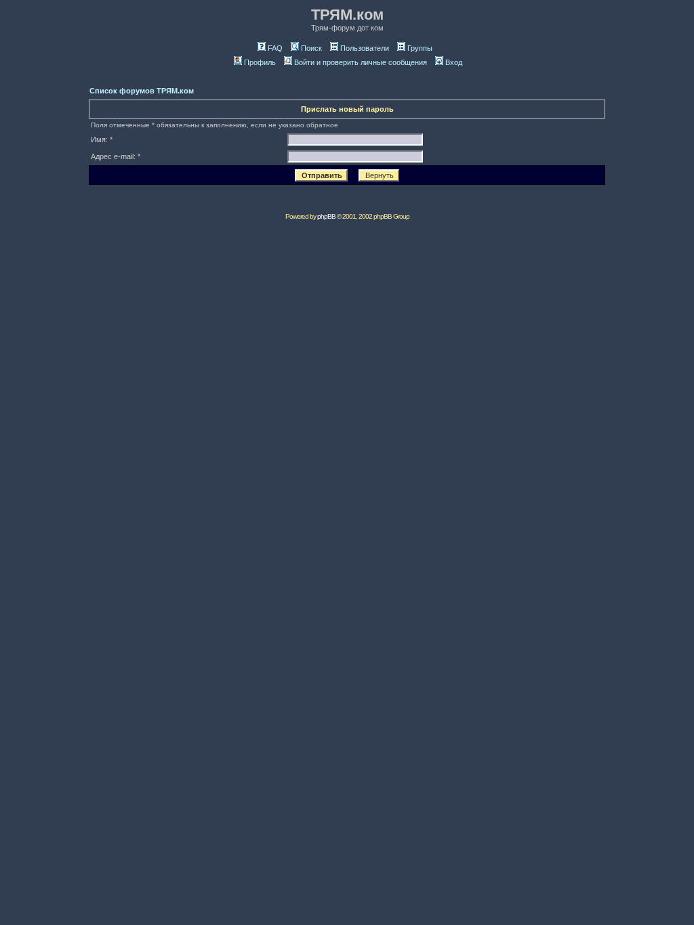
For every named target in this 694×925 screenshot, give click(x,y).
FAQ (275, 48)
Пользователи (364, 48)
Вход (453, 62)
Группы (419, 48)
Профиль (260, 62)
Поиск (311, 48)
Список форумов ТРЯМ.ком (141, 91)
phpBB (326, 216)
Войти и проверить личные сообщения (360, 62)
